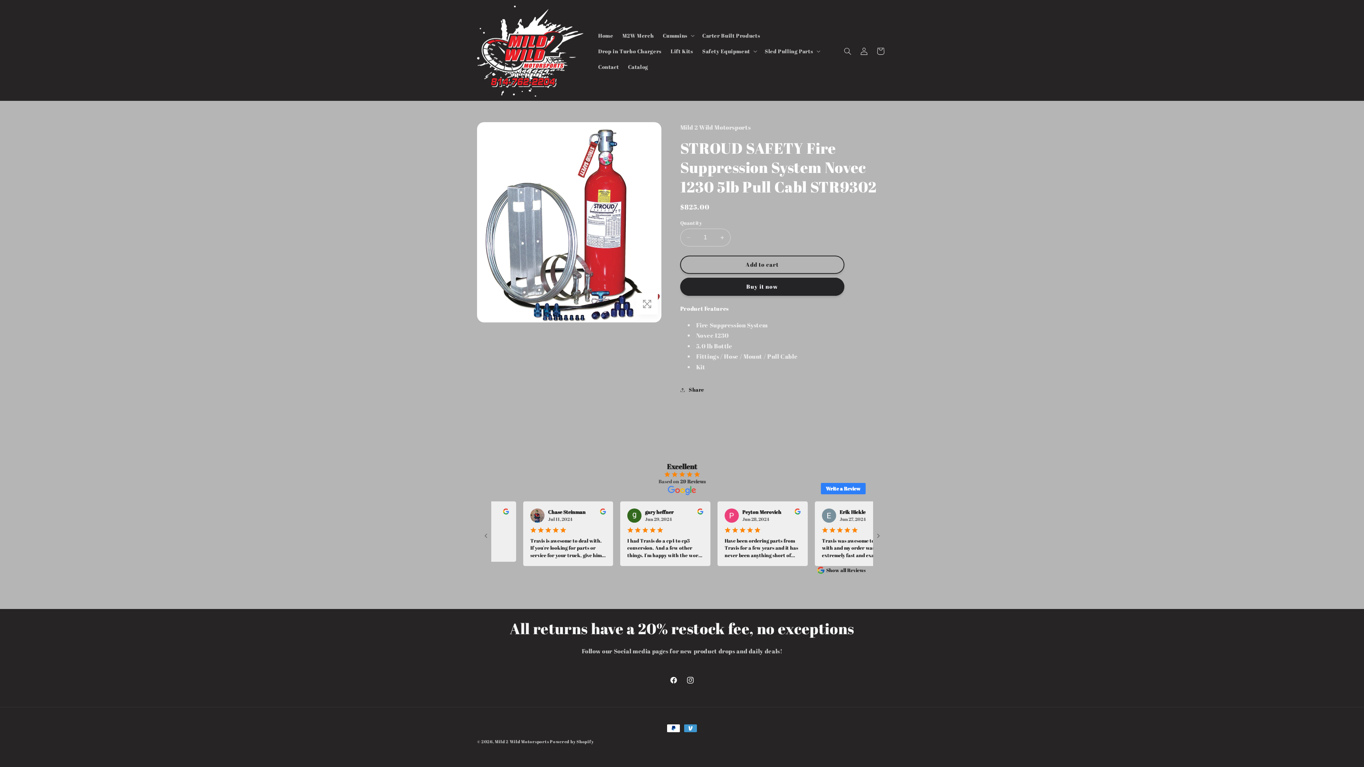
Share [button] (696, 389)
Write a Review (843, 488)
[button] (678, 35)
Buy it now (762, 286)
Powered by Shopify (572, 741)
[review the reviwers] (578, 512)
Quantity (691, 223)
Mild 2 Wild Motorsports (522, 741)
